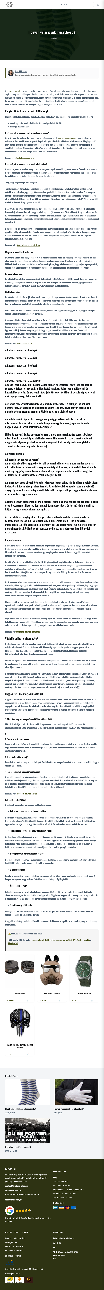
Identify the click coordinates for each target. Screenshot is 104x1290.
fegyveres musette (14, 91)
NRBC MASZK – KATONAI (52, 993)
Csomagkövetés (11, 1242)
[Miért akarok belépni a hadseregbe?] (27, 1092)
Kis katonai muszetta (25, 158)
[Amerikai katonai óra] (84, 971)
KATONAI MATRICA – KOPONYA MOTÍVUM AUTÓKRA (20, 1046)
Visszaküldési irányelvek (14, 1250)
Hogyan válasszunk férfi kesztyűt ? (69, 1108)
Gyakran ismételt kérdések (15, 1238)
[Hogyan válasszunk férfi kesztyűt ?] (76, 1092)
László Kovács (21, 71)
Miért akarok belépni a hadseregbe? (20, 1108)
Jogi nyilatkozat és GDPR (62, 1197)
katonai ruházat (37, 940)
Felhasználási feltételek (14, 1246)
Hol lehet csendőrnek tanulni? (18, 1147)
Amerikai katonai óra (84, 993)
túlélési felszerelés (81, 940)
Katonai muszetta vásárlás (28, 245)
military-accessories (67, 138)
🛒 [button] (28, 1000)
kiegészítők (13, 943)
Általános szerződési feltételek (64, 1193)
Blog (55, 1177)
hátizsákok (67, 940)
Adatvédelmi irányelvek (62, 1185)
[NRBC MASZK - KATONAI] (52, 971)
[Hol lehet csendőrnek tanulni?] (27, 1130)
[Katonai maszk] (20, 971)
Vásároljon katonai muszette (27, 631)
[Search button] (91, 4)
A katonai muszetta (23, 343)
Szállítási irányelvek (60, 1181)
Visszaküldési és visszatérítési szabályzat (68, 1189)
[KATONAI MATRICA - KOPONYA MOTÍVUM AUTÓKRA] (20, 1022)
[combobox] (75, 4)
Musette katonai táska (27, 793)
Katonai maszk (20, 993)
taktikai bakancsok (53, 940)
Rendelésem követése (13, 1190)
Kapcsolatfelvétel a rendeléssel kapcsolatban (22, 1194)
